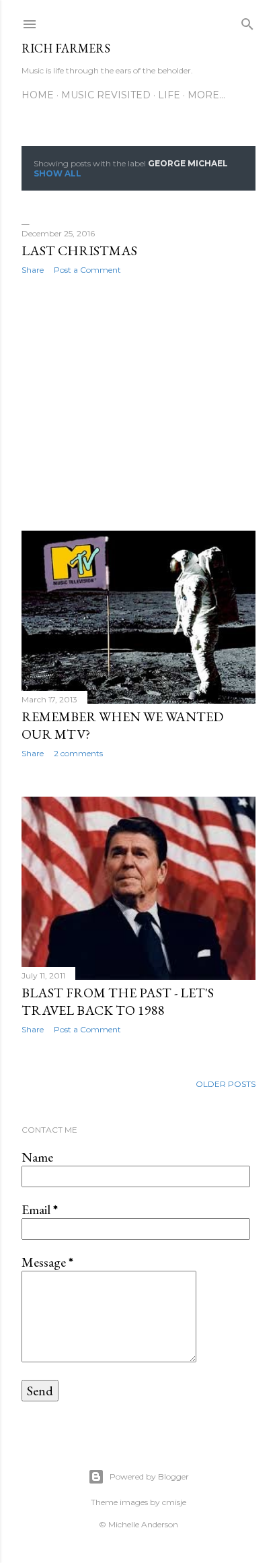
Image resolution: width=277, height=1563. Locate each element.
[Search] (247, 21)
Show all (57, 173)
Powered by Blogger (149, 1476)
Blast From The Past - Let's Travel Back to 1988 (118, 1001)
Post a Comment (87, 270)
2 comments (78, 753)
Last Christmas (79, 250)
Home (38, 95)
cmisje (174, 1502)
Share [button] (33, 270)
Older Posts (225, 1084)
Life (169, 95)
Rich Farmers (66, 48)
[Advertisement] (138, 402)
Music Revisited (106, 95)
